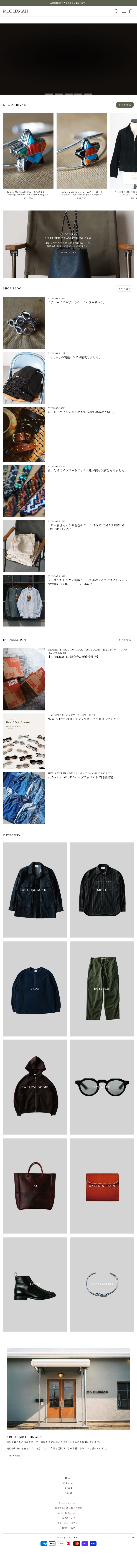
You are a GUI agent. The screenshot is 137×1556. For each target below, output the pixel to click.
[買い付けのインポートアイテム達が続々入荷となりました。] (24, 491)
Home (68, 1477)
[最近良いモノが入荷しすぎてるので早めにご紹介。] (24, 434)
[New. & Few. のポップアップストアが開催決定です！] (24, 741)
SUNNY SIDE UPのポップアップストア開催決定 (80, 777)
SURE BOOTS (93, 649)
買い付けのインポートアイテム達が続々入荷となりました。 (88, 470)
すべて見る (124, 104)
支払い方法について (68, 1503)
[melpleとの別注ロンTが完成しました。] (24, 378)
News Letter (67, 1537)
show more (14, 1455)
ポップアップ (120, 649)
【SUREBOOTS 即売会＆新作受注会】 (74, 657)
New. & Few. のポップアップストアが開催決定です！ (83, 719)
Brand (68, 1487)
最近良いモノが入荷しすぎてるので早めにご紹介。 (82, 412)
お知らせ (107, 649)
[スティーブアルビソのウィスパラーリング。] (24, 323)
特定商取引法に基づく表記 (68, 1508)
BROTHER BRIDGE (58, 649)
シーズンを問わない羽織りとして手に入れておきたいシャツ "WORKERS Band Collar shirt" (88, 582)
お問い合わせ (68, 1527)
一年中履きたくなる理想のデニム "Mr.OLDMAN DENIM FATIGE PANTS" (86, 527)
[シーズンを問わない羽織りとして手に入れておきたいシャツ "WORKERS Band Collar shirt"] (24, 601)
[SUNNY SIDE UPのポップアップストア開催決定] (24, 798)
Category (68, 1482)
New (50, 714)
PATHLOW (77, 649)
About (68, 1492)
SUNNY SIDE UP (57, 773)
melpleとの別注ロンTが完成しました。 (75, 357)
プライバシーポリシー (68, 1522)
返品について (68, 1517)
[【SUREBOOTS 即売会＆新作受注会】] (24, 679)
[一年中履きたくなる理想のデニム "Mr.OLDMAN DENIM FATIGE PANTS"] (24, 546)
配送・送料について (68, 1513)
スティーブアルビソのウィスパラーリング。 (77, 302)
